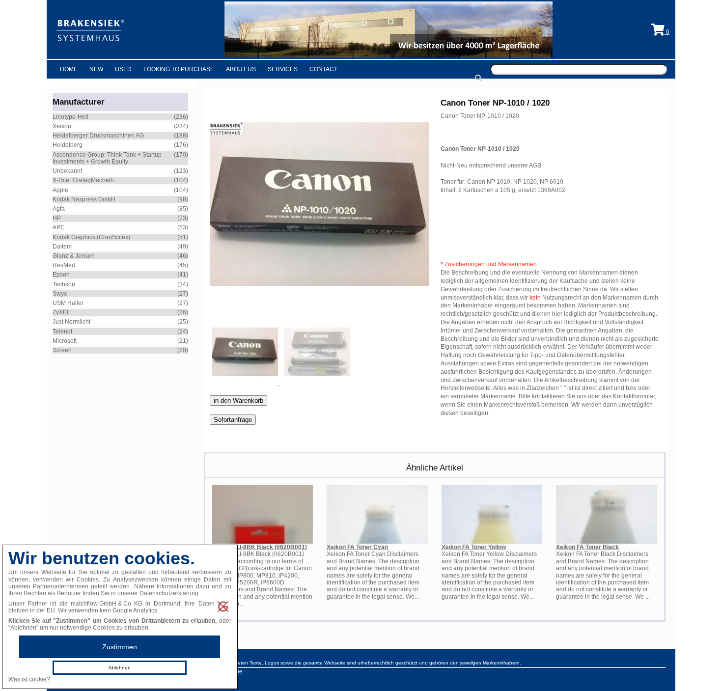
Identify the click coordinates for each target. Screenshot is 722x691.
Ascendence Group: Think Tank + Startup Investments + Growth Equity (107, 158)
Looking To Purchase (178, 69)
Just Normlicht (71, 321)
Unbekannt (67, 170)
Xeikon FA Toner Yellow (474, 547)
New (96, 69)
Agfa (59, 208)
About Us (241, 69)
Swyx (60, 293)
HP (57, 218)
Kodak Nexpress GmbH (84, 199)
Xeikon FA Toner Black (587, 547)
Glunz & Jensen (74, 255)
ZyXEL (61, 312)
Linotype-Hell (70, 116)
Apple (60, 190)
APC (59, 227)
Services (283, 69)
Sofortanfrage (233, 419)
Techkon (64, 284)
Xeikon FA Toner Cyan (357, 547)
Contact (323, 69)
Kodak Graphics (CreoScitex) (91, 237)
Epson (61, 274)
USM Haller (68, 303)
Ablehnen (120, 667)
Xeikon (62, 126)
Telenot (62, 331)
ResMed (64, 265)
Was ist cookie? (29, 679)
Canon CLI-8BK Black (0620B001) (259, 547)
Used (123, 69)
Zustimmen (119, 647)
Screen (62, 350)
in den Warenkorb (238, 400)
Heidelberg (68, 144)
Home (69, 69)
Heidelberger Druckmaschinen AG (98, 135)
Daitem (62, 246)
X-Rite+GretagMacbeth (83, 180)
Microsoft (65, 340)
